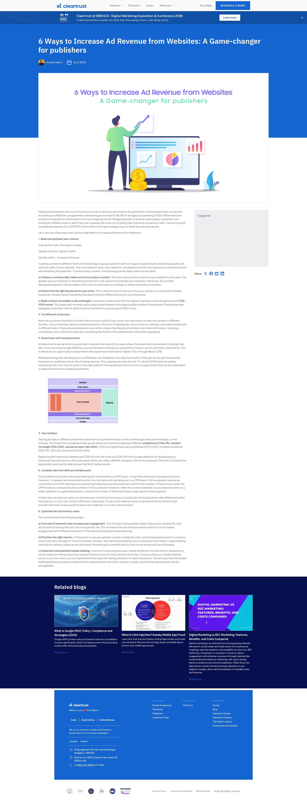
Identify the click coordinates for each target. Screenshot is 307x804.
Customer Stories (222, 713)
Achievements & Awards (225, 726)
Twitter (84, 741)
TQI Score (188, 705)
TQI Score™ (134, 5)
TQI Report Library (222, 722)
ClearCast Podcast (222, 718)
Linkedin (73, 741)
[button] (115, 6)
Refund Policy (203, 791)
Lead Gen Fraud (160, 718)
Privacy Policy (159, 791)
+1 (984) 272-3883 (84, 765)
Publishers (157, 713)
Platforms (157, 709)
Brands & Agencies (162, 705)
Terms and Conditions (181, 791)
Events (149, 5)
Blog (215, 709)
